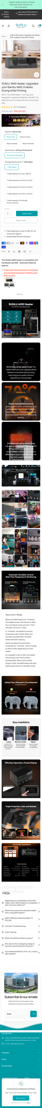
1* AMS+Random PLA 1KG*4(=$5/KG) (20, 194)
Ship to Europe (25, 137)
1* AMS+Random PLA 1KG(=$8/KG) (19, 174)
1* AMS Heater (12, 167)
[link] (7, 14)
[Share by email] (24, 251)
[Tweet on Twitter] (14, 251)
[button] (3, 26)
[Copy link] (30, 251)
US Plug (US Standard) (15, 155)
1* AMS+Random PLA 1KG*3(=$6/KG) (20, 187)
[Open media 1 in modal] (21, 59)
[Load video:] (21, 476)
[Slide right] (39, 4)
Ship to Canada (12, 143)
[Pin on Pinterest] (19, 251)
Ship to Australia (28, 143)
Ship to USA (11, 137)
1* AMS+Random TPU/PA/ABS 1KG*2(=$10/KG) (17, 201)
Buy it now (21, 220)
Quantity (7, 209)
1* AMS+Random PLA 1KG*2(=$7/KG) (19, 180)
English (26, 1078)
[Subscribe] (33, 1014)
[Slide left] (3, 4)
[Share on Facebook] (9, 251)
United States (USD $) (10, 1078)
